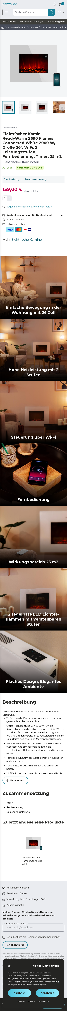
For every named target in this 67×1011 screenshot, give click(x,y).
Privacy (31, 1001)
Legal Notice (43, 1001)
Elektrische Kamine (26, 239)
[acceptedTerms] (3, 937)
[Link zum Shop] (10, 4)
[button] (62, 107)
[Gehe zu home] (2, 27)
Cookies (21, 1001)
